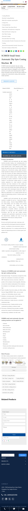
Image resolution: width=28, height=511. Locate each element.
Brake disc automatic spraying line (10, 20)
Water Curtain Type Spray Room (9, 27)
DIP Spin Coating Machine (8, 375)
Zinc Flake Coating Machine (8, 384)
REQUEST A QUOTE (9, 81)
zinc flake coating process (8, 389)
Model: (4, 88)
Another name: (6, 92)
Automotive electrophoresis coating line (11, 29)
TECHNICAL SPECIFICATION (12, 156)
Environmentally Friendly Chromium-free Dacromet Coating (13, 42)
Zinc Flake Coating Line (7, 378)
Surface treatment (6, 381)
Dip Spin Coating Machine (8, 18)
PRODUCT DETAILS (9, 152)
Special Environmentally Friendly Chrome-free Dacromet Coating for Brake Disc (12, 46)
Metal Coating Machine (18, 381)
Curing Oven (5, 22)
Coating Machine (6, 15)
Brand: (15, 88)
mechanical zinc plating (7, 392)
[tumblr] (13, 499)
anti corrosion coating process (9, 386)
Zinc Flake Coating (6, 34)
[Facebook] (2, 499)
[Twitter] (9, 499)
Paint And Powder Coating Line (9, 31)
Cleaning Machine (6, 25)
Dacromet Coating (6, 36)
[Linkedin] (6, 499)
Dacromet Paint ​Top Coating (8, 38)
